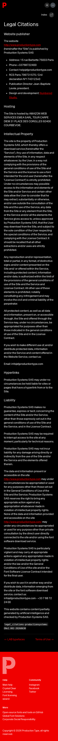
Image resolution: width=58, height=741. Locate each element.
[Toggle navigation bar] (52, 5)
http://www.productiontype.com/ (23, 521)
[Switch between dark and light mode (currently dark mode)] (47, 5)
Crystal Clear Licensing (9, 690)
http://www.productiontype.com (22, 44)
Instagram (34, 684)
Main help (8, 684)
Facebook (34, 688)
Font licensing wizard (10, 697)
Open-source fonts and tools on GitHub (23, 712)
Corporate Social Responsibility (19, 719)
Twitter (32, 691)
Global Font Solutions (13, 715)
